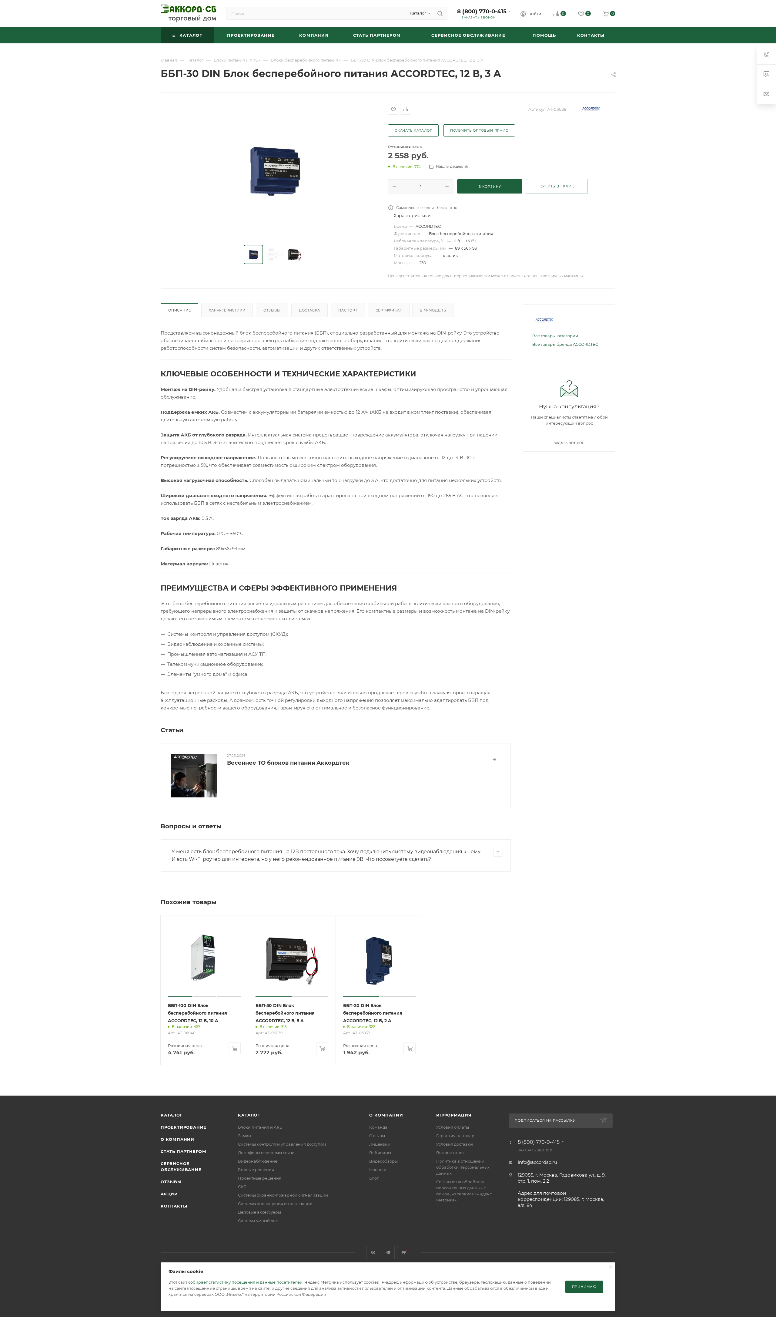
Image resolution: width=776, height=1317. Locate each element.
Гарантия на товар (455, 1135)
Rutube (403, 1252)
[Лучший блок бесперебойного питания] (274, 169)
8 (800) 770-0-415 (482, 11)
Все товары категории (555, 335)
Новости (377, 1169)
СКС (242, 1186)
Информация (454, 1115)
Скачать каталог (413, 130)
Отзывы (272, 310)
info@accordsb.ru (537, 1162)
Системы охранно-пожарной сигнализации (283, 1195)
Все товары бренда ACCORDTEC (565, 344)
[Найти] (440, 13)
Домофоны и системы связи (266, 1152)
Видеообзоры (383, 1161)
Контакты (174, 1206)
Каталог (172, 1115)
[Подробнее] (494, 759)
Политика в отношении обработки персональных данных (463, 1167)
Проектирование (183, 1127)
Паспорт (347, 310)
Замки (244, 1135)
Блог (374, 1178)
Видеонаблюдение (257, 1161)
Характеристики (227, 310)
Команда (378, 1127)
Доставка (309, 310)
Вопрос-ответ (450, 1152)
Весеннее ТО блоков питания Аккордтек (288, 763)
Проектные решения (259, 1178)
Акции (169, 1193)
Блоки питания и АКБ (260, 1127)
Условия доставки (454, 1144)
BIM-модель (433, 310)
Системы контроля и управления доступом (282, 1144)
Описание (179, 310)
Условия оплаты (452, 1127)
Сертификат (389, 310)
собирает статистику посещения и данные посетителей (245, 1282)
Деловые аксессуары (259, 1212)
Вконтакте (372, 1252)
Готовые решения (256, 1169)
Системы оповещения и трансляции (275, 1203)
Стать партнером (183, 1151)
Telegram (388, 1252)
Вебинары (380, 1152)
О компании (177, 1139)
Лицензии (379, 1144)
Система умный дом (258, 1220)
